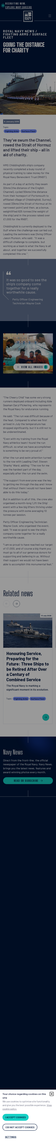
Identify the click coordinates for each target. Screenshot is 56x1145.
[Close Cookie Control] (52, 1094)
